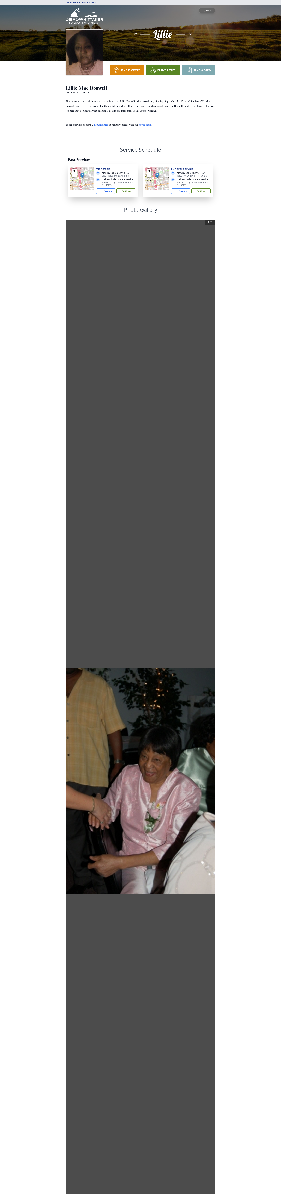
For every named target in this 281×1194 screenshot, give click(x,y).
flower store (145, 124)
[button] (82, 175)
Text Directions (106, 191)
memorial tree (101, 124)
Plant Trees (126, 191)
